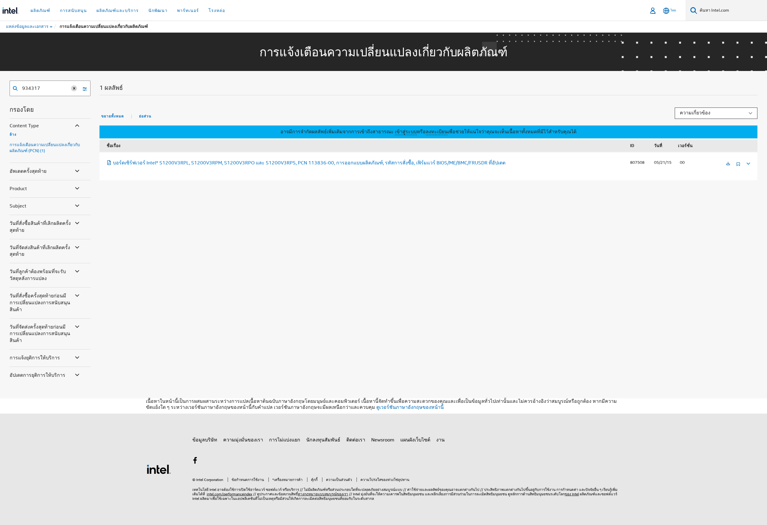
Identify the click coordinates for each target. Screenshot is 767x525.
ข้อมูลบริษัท (204, 440)
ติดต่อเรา (355, 440)
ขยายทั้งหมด (112, 116)
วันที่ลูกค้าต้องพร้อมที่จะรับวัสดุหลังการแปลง (38, 275)
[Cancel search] (74, 88)
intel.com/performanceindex (229, 494)
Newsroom (382, 440)
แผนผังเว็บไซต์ (415, 440)
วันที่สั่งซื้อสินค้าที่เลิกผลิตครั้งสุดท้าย (40, 226)
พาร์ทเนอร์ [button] (188, 10)
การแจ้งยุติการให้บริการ (35, 358)
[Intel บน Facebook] (195, 461)
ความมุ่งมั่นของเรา (243, 440)
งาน (440, 440)
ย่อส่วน (145, 116)
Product (18, 189)
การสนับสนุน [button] (73, 10)
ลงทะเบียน (437, 132)
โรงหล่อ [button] (217, 10)
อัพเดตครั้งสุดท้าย (28, 171)
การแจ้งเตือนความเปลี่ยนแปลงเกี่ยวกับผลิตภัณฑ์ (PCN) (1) (45, 147)
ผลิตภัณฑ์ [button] (40, 10)
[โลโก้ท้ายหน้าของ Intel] (159, 469)
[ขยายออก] (747, 163)
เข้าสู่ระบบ (406, 132)
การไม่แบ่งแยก (284, 440)
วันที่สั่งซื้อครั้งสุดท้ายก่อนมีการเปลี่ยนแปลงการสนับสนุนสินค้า (40, 303)
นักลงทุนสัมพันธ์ (323, 440)
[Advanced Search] (83, 88)
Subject (18, 206)
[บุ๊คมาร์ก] (738, 166)
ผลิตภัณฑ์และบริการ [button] (117, 10)
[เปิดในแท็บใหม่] (728, 164)
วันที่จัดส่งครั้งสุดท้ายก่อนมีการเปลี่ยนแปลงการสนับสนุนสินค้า (40, 334)
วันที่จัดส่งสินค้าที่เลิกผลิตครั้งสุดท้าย (40, 251)
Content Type (24, 126)
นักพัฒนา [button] (157, 10)
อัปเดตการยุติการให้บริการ (37, 375)
